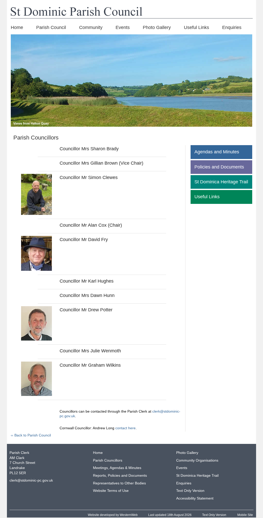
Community (90, 27)
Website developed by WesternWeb (113, 515)
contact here (125, 428)
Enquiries (231, 27)
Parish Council (51, 27)
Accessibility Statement (194, 498)
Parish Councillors (107, 460)
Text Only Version (190, 491)
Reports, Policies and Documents (120, 475)
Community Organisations (197, 460)
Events (123, 27)
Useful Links (196, 27)
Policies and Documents (219, 167)
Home (17, 27)
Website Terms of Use (111, 491)
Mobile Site (245, 515)
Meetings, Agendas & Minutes (117, 468)
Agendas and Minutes (216, 151)
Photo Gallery (157, 27)
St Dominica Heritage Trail (221, 181)
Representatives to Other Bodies (119, 483)
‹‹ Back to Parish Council (31, 435)
